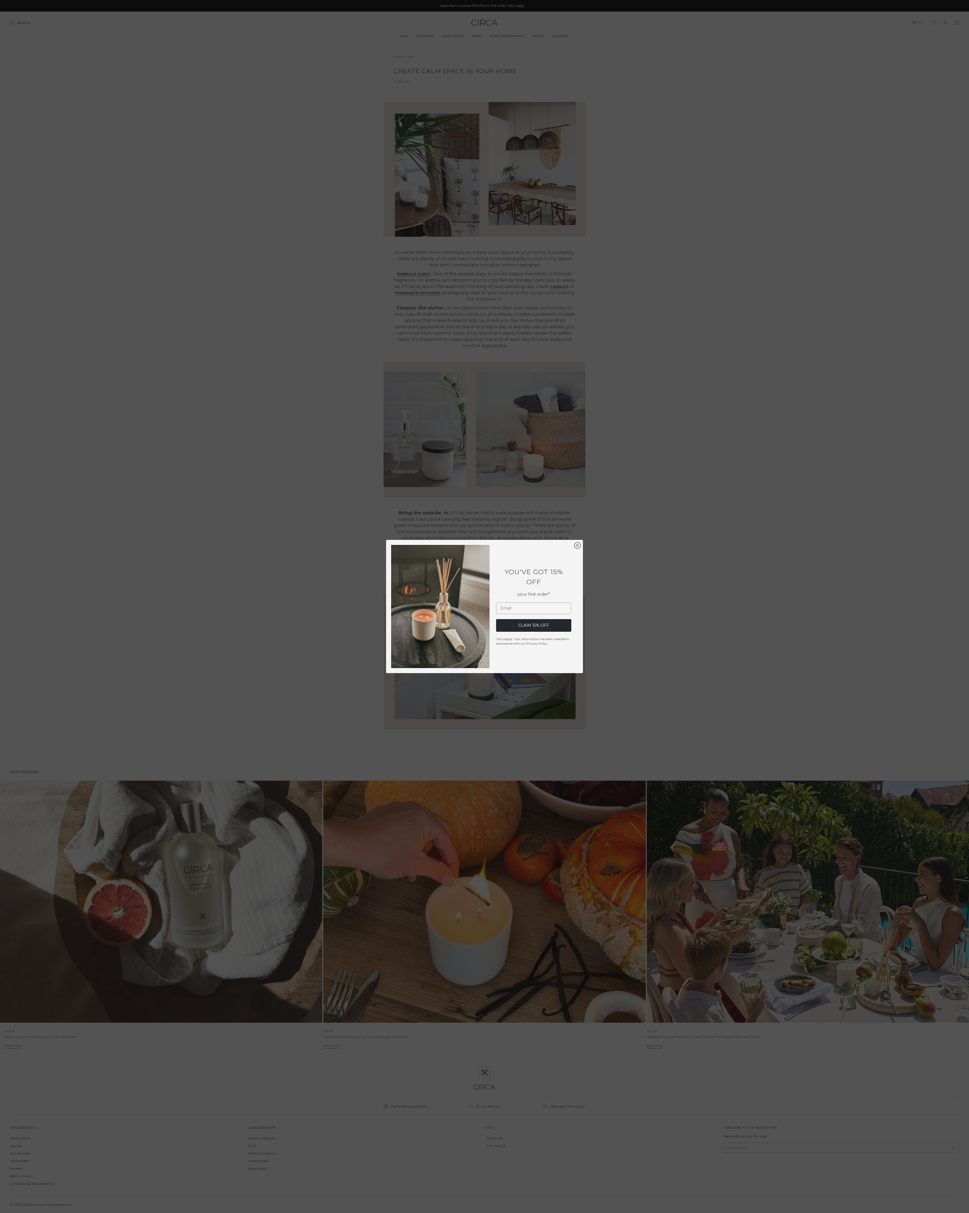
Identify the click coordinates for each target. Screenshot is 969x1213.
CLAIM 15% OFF (533, 625)
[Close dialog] (577, 545)
